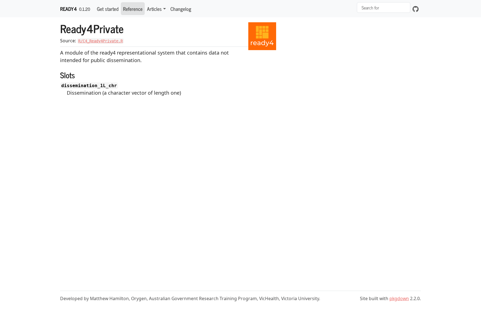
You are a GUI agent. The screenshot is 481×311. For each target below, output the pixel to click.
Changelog (180, 8)
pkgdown (399, 298)
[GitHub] (415, 8)
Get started (108, 8)
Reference (133, 8)
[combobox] (383, 7)
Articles (154, 8)
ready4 (68, 8)
